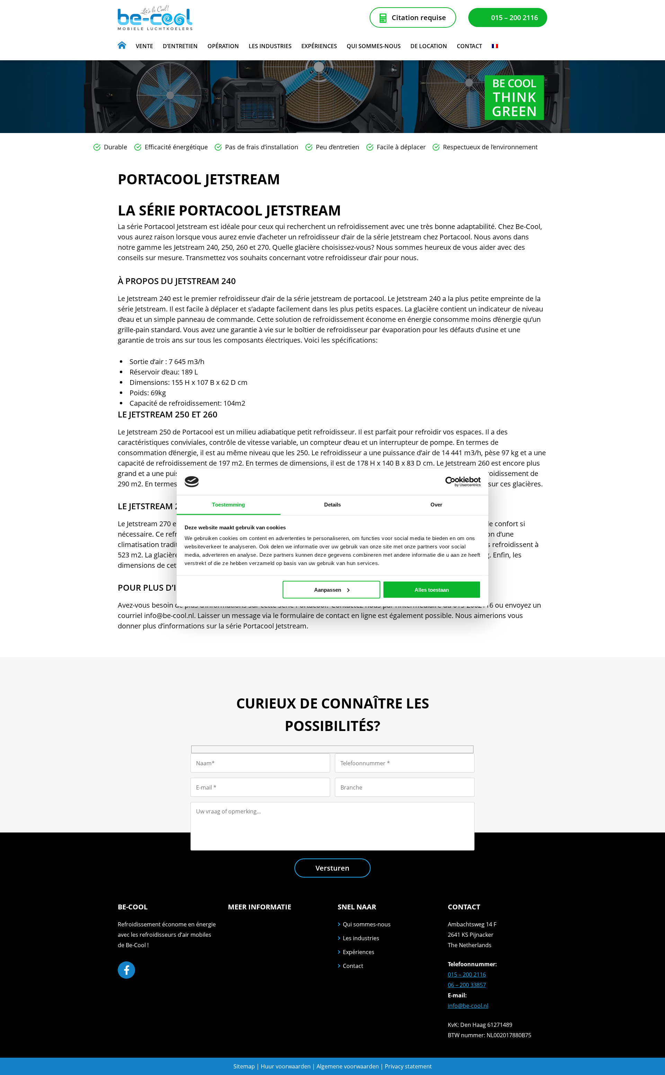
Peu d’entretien (337, 147)
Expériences (358, 952)
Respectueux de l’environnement (490, 147)
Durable (115, 147)
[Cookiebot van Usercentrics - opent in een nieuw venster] (450, 481)
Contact (353, 966)
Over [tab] (436, 505)
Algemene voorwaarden (348, 1066)
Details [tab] (332, 505)
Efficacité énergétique (176, 147)
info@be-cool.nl (468, 1006)
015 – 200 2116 (514, 17)
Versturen (332, 868)
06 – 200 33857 (467, 985)
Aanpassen (327, 589)
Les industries (361, 938)
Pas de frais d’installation (261, 147)
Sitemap (244, 1066)
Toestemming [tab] (228, 505)
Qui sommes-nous (367, 924)
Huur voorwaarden (286, 1066)
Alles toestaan (432, 589)
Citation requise (419, 17)
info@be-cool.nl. (170, 615)
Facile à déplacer (401, 147)
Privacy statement (408, 1066)
